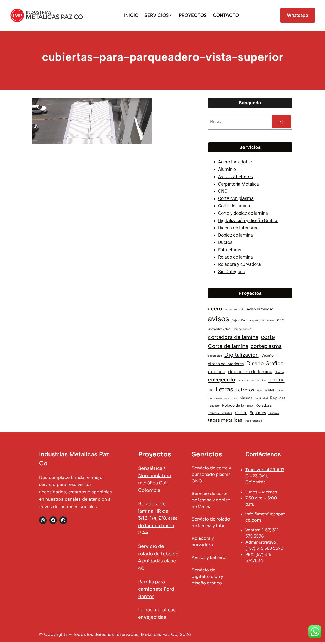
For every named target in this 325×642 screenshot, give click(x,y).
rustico (241, 412)
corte (268, 336)
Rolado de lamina (235, 257)
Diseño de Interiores (238, 227)
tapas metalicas (225, 420)
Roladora (264, 405)
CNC (223, 191)
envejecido (221, 379)
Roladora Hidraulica (220, 413)
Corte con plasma (236, 198)
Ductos (225, 242)
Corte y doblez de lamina (243, 213)
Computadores (242, 329)
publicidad (261, 398)
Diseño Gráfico (265, 363)
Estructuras (229, 249)
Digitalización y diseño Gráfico (248, 220)
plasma (246, 397)
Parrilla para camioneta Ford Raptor (156, 589)
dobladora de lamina (250, 371)
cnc (280, 319)
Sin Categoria (231, 271)
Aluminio (227, 169)
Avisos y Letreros (235, 176)
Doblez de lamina (235, 235)
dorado (279, 372)
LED (210, 390)
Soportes (258, 412)
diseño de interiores (226, 363)
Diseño (267, 355)
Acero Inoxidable (235, 161)
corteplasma (266, 346)
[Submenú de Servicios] (171, 15)
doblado (216, 371)
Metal (269, 390)
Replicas (277, 397)
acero (215, 308)
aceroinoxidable (234, 309)
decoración (215, 355)
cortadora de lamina (233, 337)
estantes (243, 380)
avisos (218, 318)
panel (280, 390)
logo (259, 390)
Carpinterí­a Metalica (238, 184)
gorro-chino (258, 380)
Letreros (245, 390)
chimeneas (267, 320)
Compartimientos (219, 329)
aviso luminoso (260, 309)
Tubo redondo (253, 420)
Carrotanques (249, 320)
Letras (224, 389)
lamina (276, 379)
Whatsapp (297, 15)
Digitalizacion (241, 354)
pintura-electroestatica (222, 398)
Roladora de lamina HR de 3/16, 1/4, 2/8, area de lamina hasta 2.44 (158, 518)
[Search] (281, 121)
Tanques (273, 413)
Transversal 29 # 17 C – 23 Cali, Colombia (264, 476)
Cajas (235, 320)
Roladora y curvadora (239, 264)
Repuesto (214, 405)
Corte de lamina (234, 205)
